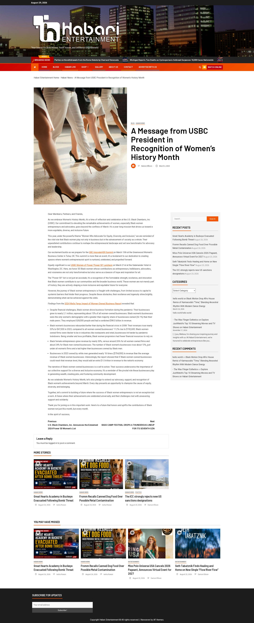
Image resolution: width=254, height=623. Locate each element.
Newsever (145, 619)
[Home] (35, 67)
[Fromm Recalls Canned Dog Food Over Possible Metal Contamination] (101, 474)
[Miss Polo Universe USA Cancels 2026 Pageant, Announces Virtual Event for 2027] (150, 543)
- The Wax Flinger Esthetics (185, 320)
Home (44, 67)
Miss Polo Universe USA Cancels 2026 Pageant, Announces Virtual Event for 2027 (149, 569)
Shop (84, 67)
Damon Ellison (146, 166)
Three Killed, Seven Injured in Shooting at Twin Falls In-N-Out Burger (218, 60)
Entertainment (133, 561)
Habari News (67, 77)
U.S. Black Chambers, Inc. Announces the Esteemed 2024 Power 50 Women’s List (73, 425)
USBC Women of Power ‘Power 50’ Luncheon (91, 265)
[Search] (200, 67)
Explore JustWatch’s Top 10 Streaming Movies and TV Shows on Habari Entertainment (194, 324)
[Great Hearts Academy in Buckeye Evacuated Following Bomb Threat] (55, 474)
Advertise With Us (148, 67)
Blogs (56, 67)
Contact (128, 67)
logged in (52, 443)
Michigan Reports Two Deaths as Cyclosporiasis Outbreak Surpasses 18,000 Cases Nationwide (134, 60)
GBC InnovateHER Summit (101, 252)
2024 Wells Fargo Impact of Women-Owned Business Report (93, 303)
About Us (113, 67)
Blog (133, 123)
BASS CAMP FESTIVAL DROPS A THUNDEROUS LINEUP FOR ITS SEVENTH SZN (128, 425)
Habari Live (70, 67)
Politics (138, 492)
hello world (178, 298)
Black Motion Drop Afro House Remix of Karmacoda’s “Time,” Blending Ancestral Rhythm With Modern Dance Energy (195, 302)
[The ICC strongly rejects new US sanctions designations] (147, 474)
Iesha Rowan (61, 505)
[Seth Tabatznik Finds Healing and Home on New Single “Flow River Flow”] (197, 543)
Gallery (99, 67)
